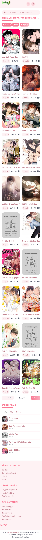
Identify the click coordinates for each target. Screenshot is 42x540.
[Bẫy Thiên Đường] (31, 335)
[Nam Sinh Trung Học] (11, 41)
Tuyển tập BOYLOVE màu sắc (20, 442)
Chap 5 (5, 208)
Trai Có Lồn (13, 418)
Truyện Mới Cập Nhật (9, 490)
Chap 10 (6, 135)
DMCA (4, 479)
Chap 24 (6, 392)
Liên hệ (4, 476)
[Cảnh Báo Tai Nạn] (31, 115)
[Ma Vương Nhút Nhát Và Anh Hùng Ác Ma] (11, 151)
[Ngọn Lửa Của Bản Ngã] (31, 225)
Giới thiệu (5, 470)
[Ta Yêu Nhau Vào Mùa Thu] (31, 299)
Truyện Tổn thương (26, 12)
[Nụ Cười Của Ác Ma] (31, 262)
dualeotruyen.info (13, 532)
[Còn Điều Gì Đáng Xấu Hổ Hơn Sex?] (31, 151)
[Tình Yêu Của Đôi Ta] (11, 335)
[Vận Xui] (31, 41)
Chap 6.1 (6, 318)
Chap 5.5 (26, 355)
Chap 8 (25, 98)
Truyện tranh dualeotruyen (11, 516)
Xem (16, 25)
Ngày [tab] (5, 412)
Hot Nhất (7, 25)
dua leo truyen (7, 513)
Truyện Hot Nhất (8, 496)
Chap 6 (25, 208)
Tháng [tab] (18, 412)
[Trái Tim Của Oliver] (31, 372)
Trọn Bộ (25, 25)
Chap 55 (26, 61)
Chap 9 (25, 135)
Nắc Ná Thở (13, 434)
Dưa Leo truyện (7, 506)
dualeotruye (6, 519)
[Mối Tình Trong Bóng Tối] (11, 188)
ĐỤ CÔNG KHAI (14, 450)
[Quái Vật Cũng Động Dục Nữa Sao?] (11, 262)
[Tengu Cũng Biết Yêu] (11, 299)
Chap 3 (25, 245)
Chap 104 (6, 61)
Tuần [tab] (11, 412)
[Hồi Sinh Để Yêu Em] (31, 188)
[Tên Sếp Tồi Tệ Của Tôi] (31, 78)
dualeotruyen (7, 510)
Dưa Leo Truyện (11, 12)
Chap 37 (6, 98)
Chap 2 (5, 355)
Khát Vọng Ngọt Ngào (17, 426)
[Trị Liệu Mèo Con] (11, 115)
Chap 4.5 (6, 171)
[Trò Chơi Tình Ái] (11, 225)
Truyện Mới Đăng (8, 493)
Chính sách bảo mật (9, 473)
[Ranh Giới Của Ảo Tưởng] (11, 372)
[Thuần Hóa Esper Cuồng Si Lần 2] (11, 78)
